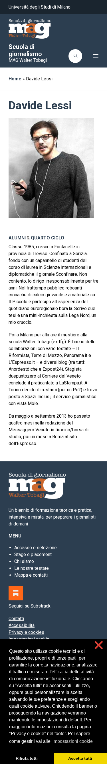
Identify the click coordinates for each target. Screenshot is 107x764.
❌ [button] (98, 645)
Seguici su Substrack (30, 606)
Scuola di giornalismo (25, 50)
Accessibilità (22, 625)
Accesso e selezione (35, 547)
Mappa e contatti (31, 575)
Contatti (16, 618)
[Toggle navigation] (92, 56)
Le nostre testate (31, 568)
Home (15, 79)
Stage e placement (33, 554)
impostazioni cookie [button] (73, 741)
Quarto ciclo (47, 238)
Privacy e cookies (26, 632)
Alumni (17, 238)
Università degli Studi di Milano (39, 7)
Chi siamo (24, 561)
